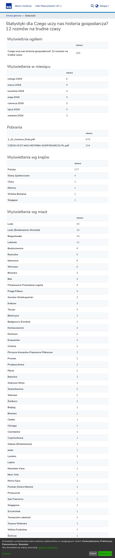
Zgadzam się (105, 553)
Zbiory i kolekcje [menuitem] (23, 6)
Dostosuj (6, 553)
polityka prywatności (48, 547)
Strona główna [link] (13, 15)
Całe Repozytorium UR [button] (47, 6)
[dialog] (57, 548)
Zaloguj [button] (104, 6)
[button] (9, 6)
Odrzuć (93, 553)
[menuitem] (48, 6)
